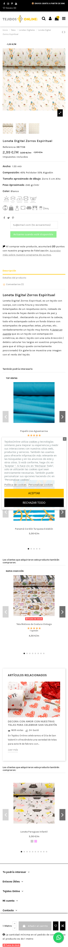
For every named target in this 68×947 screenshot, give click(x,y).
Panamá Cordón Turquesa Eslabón (34, 529)
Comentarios (15, 284)
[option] (34, 720)
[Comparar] (34, 427)
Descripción (9, 270)
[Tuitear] (8, 217)
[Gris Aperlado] (32, 841)
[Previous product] (63, 32)
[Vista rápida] (39, 427)
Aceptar (34, 493)
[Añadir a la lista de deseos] (55, 926)
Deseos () (10, 8)
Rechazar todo (34, 503)
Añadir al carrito (38, 925)
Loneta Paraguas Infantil (34, 831)
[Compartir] (4, 217)
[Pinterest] (13, 217)
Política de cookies (15, 484)
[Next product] (64, 32)
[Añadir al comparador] (62, 926)
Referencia (9, 147)
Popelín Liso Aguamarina (34, 431)
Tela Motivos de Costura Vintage (34, 624)
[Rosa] (35, 841)
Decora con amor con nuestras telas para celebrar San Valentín (32, 723)
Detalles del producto (14, 277)
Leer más (13, 749)
